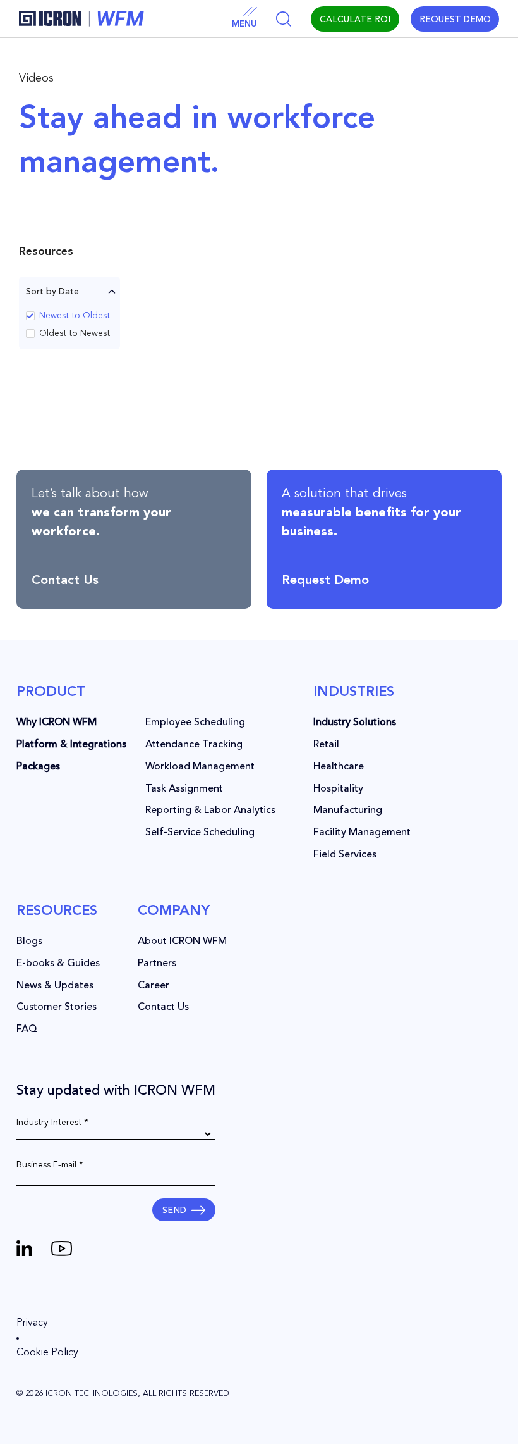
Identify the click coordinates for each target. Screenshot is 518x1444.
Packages (38, 767)
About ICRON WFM (182, 942)
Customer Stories (56, 1007)
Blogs (29, 942)
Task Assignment (184, 789)
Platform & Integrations (71, 745)
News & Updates (54, 986)
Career (153, 986)
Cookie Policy (47, 1353)
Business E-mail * (49, 1165)
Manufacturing (347, 811)
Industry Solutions (354, 723)
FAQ (26, 1029)
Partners (157, 964)
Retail (326, 745)
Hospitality (338, 789)
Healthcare (338, 767)
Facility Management (362, 833)
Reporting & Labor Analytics (210, 811)
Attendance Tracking (194, 745)
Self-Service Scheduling (200, 833)
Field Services (344, 855)
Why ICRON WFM (56, 723)
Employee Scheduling (195, 723)
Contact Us (163, 1007)
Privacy (32, 1323)
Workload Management (200, 767)
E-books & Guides (58, 964)
